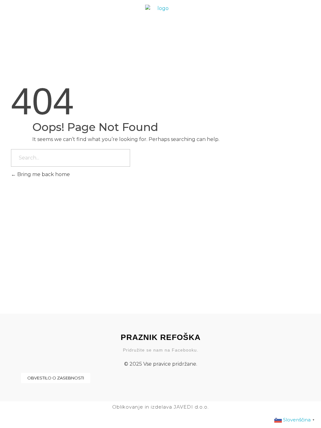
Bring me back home (43, 174)
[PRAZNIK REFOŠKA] (160, 20)
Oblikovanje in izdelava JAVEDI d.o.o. (160, 407)
